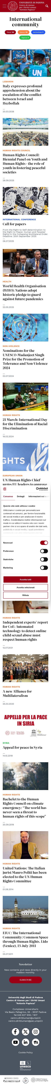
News (23, 32)
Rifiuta (25, 595)
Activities (38, 32)
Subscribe (26, 980)
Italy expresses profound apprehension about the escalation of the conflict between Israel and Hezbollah (22, 94)
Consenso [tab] (8, 496)
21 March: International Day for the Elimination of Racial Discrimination (25, 423)
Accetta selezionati (26, 587)
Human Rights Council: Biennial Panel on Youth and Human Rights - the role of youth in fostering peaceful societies (25, 163)
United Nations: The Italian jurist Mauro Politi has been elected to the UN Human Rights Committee (25, 874)
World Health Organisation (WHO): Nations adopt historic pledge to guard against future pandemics (24, 292)
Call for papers (14, 223)
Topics (25, 38)
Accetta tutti (25, 579)
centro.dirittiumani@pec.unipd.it (25, 1021)
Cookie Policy (25, 1052)
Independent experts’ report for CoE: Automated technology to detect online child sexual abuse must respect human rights (25, 631)
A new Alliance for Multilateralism (17, 693)
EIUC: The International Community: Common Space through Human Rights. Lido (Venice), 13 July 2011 (25, 939)
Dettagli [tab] (20, 496)
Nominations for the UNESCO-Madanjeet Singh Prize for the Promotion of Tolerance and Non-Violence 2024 (25, 359)
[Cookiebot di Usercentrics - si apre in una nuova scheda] (36, 489)
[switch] (44, 551)
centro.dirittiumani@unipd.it (26, 1018)
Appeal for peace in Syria (22, 747)
